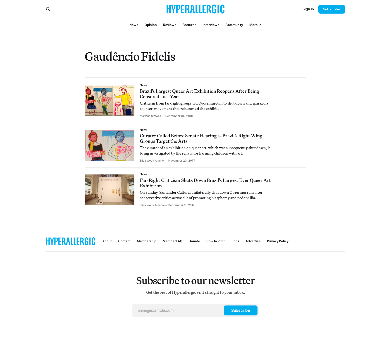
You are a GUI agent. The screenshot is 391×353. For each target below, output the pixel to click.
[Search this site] (48, 9)
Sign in (308, 9)
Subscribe (331, 9)
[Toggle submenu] (260, 25)
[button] (253, 25)
